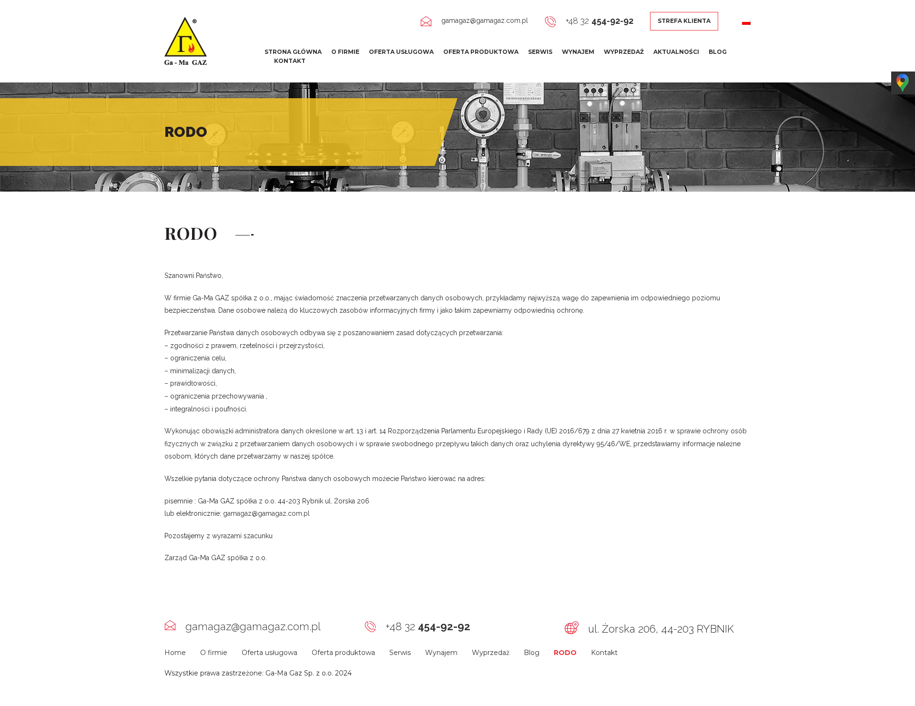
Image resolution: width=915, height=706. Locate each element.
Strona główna (293, 51)
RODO (565, 652)
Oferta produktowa (480, 51)
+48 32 (599, 21)
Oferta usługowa (401, 51)
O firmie (345, 51)
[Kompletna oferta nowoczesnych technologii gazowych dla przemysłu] (185, 40)
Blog (718, 51)
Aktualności (676, 51)
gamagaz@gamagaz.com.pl (484, 20)
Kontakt (289, 60)
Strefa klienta (684, 20)
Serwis (540, 51)
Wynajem (578, 51)
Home (175, 652)
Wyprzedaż (624, 51)
